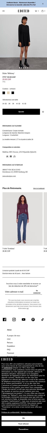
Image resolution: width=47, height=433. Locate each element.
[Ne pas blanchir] (7, 156)
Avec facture (26, 273)
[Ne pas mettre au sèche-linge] (11, 156)
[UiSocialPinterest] (33, 319)
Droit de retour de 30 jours (11, 273)
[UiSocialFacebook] (4, 319)
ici (27, 308)
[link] (9, 330)
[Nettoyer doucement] (18, 156)
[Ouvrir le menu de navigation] (4, 11)
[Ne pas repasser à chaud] (14, 156)
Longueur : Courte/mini (10, 135)
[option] (4, 93)
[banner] (23, 3)
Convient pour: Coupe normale (13, 131)
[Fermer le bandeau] (43, 4)
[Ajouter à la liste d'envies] (43, 75)
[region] (23, 133)
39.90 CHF (6, 251)
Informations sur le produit (12, 126)
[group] (23, 293)
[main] (23, 151)
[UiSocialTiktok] (42, 319)
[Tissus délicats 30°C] (4, 156)
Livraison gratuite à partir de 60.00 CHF (16, 270)
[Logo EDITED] (23, 11)
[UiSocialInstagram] (14, 319)
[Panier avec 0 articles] (42, 11)
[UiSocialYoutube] (23, 319)
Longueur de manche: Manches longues (16, 133)
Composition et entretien (11, 147)
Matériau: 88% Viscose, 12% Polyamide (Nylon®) (19, 152)
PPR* (9, 77)
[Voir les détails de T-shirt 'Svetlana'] (23, 219)
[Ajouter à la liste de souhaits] (43, 112)
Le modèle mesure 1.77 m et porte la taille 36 (18, 139)
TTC (4, 82)
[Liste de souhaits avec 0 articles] (36, 11)
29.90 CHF (7, 79)
